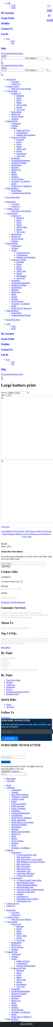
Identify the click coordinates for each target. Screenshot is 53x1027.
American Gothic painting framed (30, 889)
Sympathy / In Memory (20, 181)
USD (8, 3)
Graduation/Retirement (20, 160)
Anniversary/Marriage (25, 873)
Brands (27, 628)
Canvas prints (16, 878)
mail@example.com (9, 597)
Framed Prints (11, 121)
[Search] (50, 58)
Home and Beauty (18, 820)
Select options (26, 1024)
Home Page (11, 79)
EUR (13, 8)
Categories (10, 781)
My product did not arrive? (19, 641)
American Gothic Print (25, 892)
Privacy (4, 667)
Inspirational (16, 112)
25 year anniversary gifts (26, 855)
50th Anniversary (23, 866)
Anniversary (16, 123)
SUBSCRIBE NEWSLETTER (15, 720)
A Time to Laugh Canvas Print (28, 880)
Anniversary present (24, 876)
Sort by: (4, 393)
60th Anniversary (23, 869)
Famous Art (16, 93)
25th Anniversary (23, 857)
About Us (5, 628)
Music (13, 172)
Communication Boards (21, 193)
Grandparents (21, 133)
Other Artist (21, 149)
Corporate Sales (16, 613)
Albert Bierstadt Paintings (26, 885)
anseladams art (22, 896)
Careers (21, 628)
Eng (8, 39)
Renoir (19, 107)
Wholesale (5, 665)
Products (9, 850)
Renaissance (21, 153)
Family (14, 128)
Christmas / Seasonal (19, 797)
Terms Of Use (35, 615)
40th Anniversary (23, 864)
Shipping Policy (31, 670)
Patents (14, 174)
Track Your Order (8, 658)
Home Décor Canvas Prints (22, 822)
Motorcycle (16, 114)
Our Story (15, 82)
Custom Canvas (12, 86)
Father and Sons (23, 130)
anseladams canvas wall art (27, 899)
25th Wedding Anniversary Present (30, 862)
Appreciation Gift (23, 901)
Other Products (12, 188)
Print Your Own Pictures (21, 89)
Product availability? (17, 643)
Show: (4, 395)
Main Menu (11, 778)
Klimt (18, 100)
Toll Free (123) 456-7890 (11, 589)
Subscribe (6, 566)
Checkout (15, 771)
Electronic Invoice (25, 617)
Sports (13, 184)
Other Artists (21, 105)
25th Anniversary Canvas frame (29, 859)
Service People (17, 116)
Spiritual (14, 119)
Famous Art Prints (18, 137)
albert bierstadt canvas (25, 882)
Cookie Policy (12, 617)
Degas (19, 98)
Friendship (15, 158)
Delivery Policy (29, 613)
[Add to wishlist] (49, 5)
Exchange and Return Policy (13, 670)
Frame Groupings (18, 808)
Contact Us (15, 84)
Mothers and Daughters (26, 135)
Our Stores (13, 628)
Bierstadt (20, 96)
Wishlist (4, 660)
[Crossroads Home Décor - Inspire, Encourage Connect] (12, 53)
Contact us (5, 663)
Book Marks (16, 191)
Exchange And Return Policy (18, 615)
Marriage (15, 167)
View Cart (5, 771)
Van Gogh (20, 109)
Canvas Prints (11, 91)
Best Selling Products (20, 794)
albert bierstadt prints (24, 887)
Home (8, 785)
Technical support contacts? (12, 638)
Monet (19, 102)
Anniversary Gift (23, 871)
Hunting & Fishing (19, 163)
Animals (14, 126)
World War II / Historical (21, 186)
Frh (12, 43)
